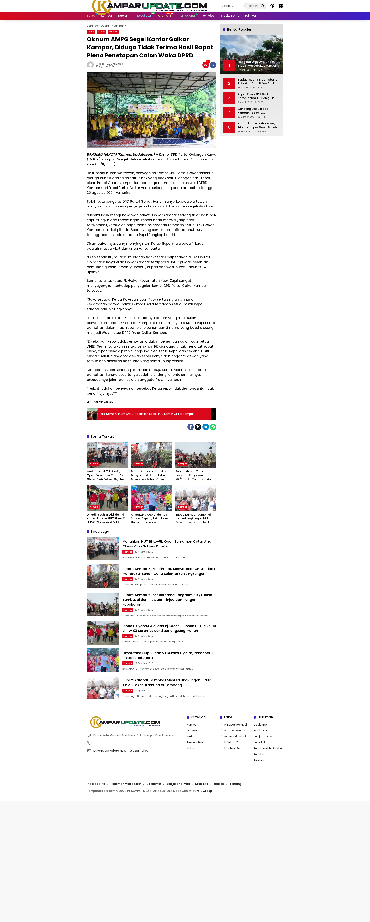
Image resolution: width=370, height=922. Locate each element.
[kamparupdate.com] (150, 6)
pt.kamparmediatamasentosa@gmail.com (122, 750)
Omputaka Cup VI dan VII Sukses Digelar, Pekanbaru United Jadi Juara (149, 518)
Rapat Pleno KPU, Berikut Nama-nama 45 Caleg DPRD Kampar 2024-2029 (258, 96)
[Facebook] (190, 427)
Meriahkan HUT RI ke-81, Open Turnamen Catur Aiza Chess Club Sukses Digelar (106, 475)
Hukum (191, 748)
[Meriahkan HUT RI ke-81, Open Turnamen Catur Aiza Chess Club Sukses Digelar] (107, 455)
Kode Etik (260, 742)
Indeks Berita (262, 730)
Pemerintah (195, 742)
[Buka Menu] (280, 5)
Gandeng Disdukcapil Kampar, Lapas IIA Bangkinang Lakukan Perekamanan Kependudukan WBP (258, 110)
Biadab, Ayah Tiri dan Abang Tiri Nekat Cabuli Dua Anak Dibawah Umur (258, 81)
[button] (262, 6)
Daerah (101, 31)
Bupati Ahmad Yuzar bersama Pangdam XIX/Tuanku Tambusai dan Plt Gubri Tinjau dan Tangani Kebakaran (195, 475)
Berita (91, 31)
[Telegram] (205, 427)
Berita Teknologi (235, 736)
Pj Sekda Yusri (233, 742)
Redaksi (100, 64)
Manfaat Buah (233, 748)
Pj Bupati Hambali (235, 724)
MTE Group (204, 791)
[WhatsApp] (213, 427)
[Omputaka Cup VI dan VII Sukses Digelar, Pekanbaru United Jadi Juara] (151, 498)
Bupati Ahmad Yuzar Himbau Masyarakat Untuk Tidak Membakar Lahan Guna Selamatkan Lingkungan (151, 475)
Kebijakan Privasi (264, 736)
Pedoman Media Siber (268, 748)
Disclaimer (261, 724)
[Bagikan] (213, 65)
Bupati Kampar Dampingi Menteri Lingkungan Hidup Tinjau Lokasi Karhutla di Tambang (193, 518)
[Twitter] (198, 427)
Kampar (113, 31)
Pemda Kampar (234, 730)
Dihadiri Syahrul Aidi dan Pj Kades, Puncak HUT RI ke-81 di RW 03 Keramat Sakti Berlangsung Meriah (106, 518)
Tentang (259, 760)
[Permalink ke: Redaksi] (91, 64)
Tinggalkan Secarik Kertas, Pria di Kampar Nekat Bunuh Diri (257, 125)
